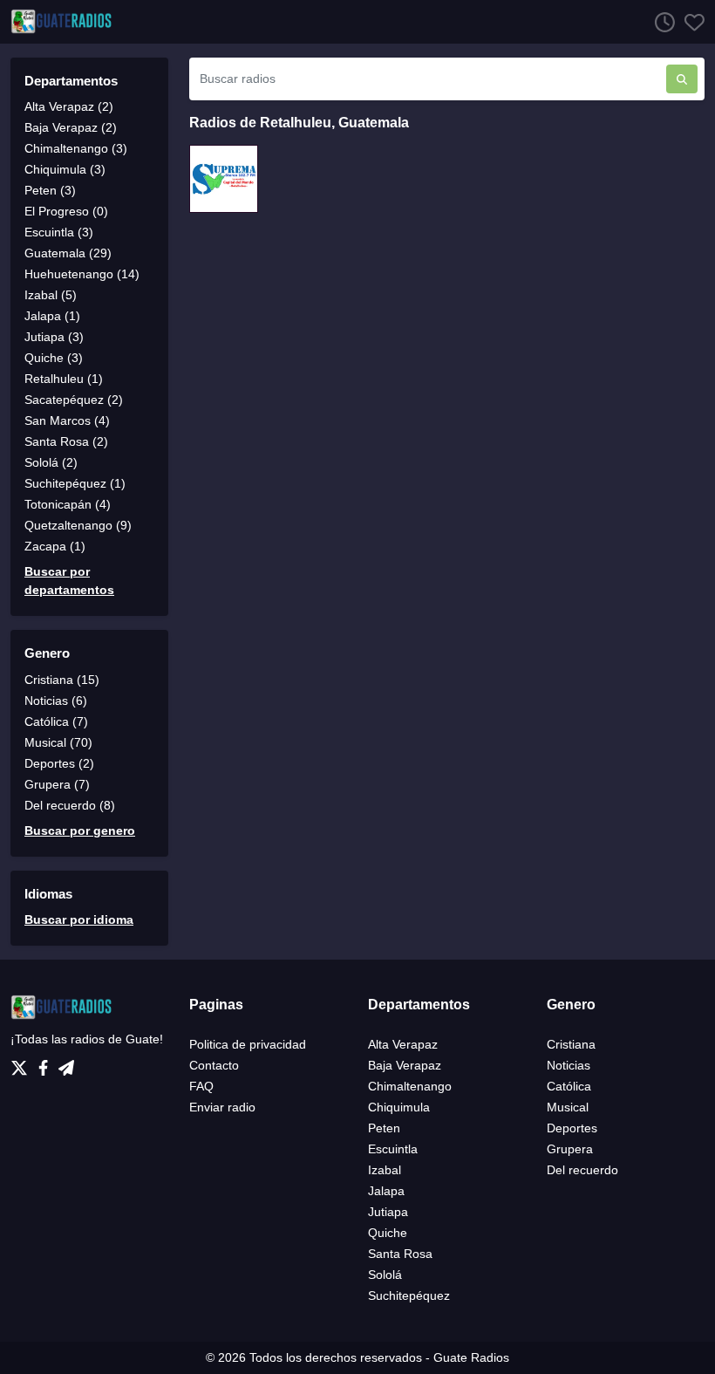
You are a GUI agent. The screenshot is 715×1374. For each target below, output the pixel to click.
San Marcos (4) (67, 420)
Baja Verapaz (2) (70, 127)
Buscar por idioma (78, 919)
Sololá (385, 1275)
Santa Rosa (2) (66, 441)
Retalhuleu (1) (63, 379)
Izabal (384, 1170)
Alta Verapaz (403, 1044)
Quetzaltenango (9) (78, 525)
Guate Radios (471, 1357)
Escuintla (393, 1149)
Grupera (570, 1149)
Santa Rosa (400, 1254)
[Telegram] (66, 1063)
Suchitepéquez (409, 1295)
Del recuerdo (582, 1170)
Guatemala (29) (68, 253)
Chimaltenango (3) (75, 148)
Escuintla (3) (58, 232)
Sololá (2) (51, 462)
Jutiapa (388, 1212)
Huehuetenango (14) (82, 274)
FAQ (201, 1086)
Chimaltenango (410, 1086)
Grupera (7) (57, 784)
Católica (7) (56, 721)
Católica (569, 1086)
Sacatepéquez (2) (73, 400)
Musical (568, 1107)
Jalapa (386, 1191)
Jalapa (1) (52, 316)
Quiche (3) (53, 358)
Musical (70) (58, 742)
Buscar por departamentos (69, 580)
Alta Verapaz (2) (68, 106)
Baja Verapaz (404, 1065)
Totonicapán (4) (67, 504)
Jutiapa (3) (54, 337)
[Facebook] (46, 1063)
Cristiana (571, 1044)
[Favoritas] (690, 21)
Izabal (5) (50, 295)
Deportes (572, 1128)
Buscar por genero (79, 830)
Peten (384, 1128)
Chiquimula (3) (65, 169)
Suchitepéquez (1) (75, 483)
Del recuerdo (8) (69, 805)
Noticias (568, 1065)
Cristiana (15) (61, 680)
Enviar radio (222, 1107)
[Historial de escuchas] (660, 21)
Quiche (387, 1233)
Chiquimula (399, 1107)
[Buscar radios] (682, 79)
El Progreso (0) (66, 211)
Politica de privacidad (247, 1044)
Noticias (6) (55, 701)
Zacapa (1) (54, 546)
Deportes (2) (59, 763)
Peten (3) (50, 190)
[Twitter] (22, 1063)
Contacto (214, 1065)
